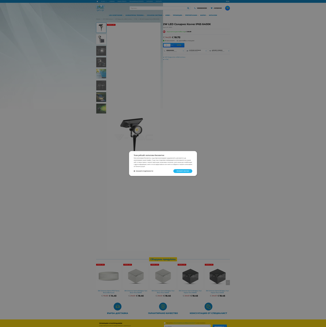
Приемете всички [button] (183, 171)
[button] (143, 171)
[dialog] (163, 163)
